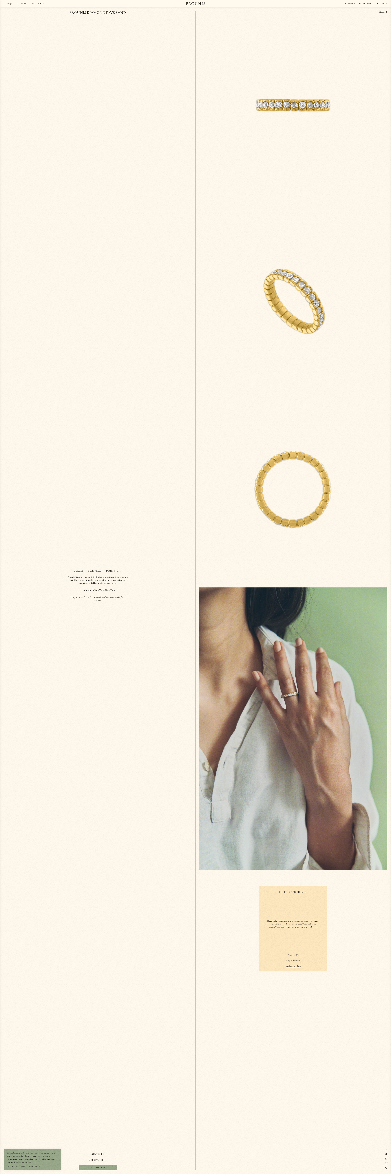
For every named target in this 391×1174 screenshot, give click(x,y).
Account (367, 3)
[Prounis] (195, 3)
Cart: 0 (383, 3)
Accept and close (16, 1166)
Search (351, 3)
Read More (35, 1166)
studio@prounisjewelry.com (282, 927)
